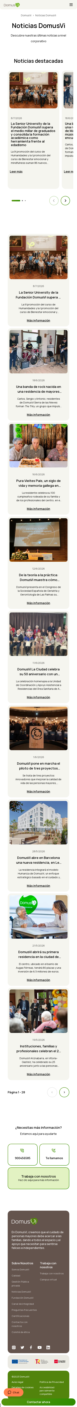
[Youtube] (39, 1347)
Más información (38, 320)
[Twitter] (22, 1347)
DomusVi (26, 15)
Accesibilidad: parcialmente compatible (47, 1390)
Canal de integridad (23, 1303)
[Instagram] (14, 1347)
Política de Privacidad (52, 1382)
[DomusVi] (36, 5)
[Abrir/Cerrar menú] (71, 5)
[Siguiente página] (64, 1092)
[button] (65, 200)
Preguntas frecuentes (24, 1310)
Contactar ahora (38, 1402)
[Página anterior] (52, 1092)
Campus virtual (48, 1279)
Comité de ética (21, 1332)
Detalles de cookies (22, 1387)
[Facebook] (31, 1347)
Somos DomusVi (20, 1269)
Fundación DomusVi (22, 1297)
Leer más (16, 171)
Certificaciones (20, 1316)
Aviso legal (17, 1382)
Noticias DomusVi (21, 1291)
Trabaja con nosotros (52, 1273)
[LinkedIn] (48, 1347)
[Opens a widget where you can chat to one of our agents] (13, 1392)
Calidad (16, 1275)
